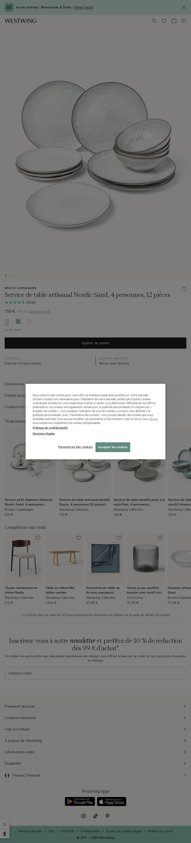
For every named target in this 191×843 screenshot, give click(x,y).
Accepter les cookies (113, 447)
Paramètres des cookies (75, 447)
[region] (95, 421)
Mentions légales (44, 433)
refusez (153, 419)
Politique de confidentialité (50, 428)
